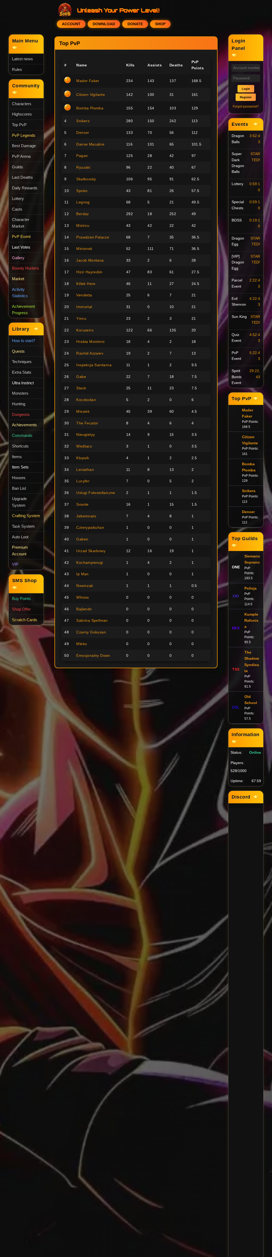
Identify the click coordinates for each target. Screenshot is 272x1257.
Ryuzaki (83, 167)
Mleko (81, 644)
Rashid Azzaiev (89, 353)
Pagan (82, 156)
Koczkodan (86, 400)
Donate (135, 24)
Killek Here (85, 284)
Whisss (82, 597)
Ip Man (82, 574)
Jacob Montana (90, 260)
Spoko (81, 191)
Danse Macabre (90, 144)
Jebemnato (86, 516)
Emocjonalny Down (93, 655)
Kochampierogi (89, 562)
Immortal (84, 307)
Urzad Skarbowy (90, 551)
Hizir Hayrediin (89, 272)
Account (71, 24)
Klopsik (82, 458)
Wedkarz (84, 446)
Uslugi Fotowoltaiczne (95, 493)
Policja (250, 588)
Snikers (83, 121)
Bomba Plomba (89, 108)
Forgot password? (246, 106)
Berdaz (82, 214)
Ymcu (81, 318)
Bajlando (84, 609)
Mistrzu (82, 225)
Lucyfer (83, 481)
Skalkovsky (86, 179)
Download (104, 24)
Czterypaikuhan (90, 527)
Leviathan (85, 469)
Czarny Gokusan (91, 632)
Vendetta (84, 295)
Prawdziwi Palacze (92, 237)
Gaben (82, 539)
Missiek (83, 411)
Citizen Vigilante (90, 94)
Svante (82, 504)
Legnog (83, 202)
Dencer (82, 132)
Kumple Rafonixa (251, 620)
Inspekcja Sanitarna (94, 365)
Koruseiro (85, 330)
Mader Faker (87, 81)
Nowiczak (84, 585)
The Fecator (87, 423)
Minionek (84, 248)
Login (246, 88)
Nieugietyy (85, 434)
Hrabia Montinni (90, 341)
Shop (160, 24)
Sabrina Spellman (92, 620)
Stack (81, 388)
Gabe (81, 376)
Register (246, 97)
